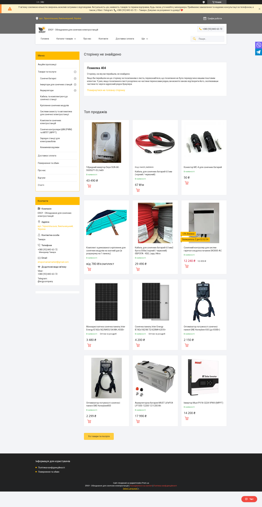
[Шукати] (194, 39)
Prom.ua (145, 483)
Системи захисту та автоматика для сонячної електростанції (56, 113)
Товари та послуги (47, 72)
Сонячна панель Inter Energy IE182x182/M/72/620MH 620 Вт (150, 328)
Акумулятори (47, 90)
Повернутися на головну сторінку (106, 90)
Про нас (87, 38)
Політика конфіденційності (51, 467)
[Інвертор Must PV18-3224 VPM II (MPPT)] (204, 378)
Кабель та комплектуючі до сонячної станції (54, 98)
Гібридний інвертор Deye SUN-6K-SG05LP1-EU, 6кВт (102, 168)
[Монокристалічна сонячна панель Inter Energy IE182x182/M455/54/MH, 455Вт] (106, 302)
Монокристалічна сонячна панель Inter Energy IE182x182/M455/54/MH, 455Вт (105, 328)
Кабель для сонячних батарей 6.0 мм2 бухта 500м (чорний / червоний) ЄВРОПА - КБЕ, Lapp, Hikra (154, 250)
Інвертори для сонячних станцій (56, 84)
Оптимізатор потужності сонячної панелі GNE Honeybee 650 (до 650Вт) (202, 328)
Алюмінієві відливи (49, 147)
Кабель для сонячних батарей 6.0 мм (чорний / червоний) (153, 173)
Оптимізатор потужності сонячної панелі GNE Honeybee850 (103, 404)
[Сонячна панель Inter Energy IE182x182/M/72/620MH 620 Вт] (155, 302)
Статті (41, 185)
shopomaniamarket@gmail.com (53, 262)
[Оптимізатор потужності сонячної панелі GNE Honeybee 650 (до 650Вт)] (204, 302)
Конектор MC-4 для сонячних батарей (203, 167)
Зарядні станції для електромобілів (50, 140)
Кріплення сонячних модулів (54, 105)
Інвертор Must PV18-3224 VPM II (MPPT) (203, 403)
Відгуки (41, 178)
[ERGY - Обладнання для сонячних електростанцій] (42, 30)
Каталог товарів (65, 38)
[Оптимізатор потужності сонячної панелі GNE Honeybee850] (106, 378)
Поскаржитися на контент (141, 486)
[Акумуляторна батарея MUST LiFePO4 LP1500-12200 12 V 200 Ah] (155, 378)
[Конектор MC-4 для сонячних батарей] (204, 142)
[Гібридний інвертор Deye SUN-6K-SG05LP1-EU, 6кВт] (106, 142)
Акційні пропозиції (47, 64)
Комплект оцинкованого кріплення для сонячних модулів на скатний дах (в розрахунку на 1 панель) (106, 250)
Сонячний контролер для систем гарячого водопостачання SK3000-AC (203, 249)
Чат (252, 499)
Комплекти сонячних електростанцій (50, 122)
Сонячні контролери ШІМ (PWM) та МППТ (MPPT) (56, 131)
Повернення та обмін (48, 163)
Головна (45, 38)
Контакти (103, 38)
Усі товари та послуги (99, 436)
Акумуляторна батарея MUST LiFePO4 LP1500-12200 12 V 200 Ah (154, 404)
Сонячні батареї (48, 78)
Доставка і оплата (125, 38)
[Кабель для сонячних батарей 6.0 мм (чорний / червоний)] (155, 142)
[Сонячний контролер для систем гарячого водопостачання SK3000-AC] (204, 223)
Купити (89, 185)
